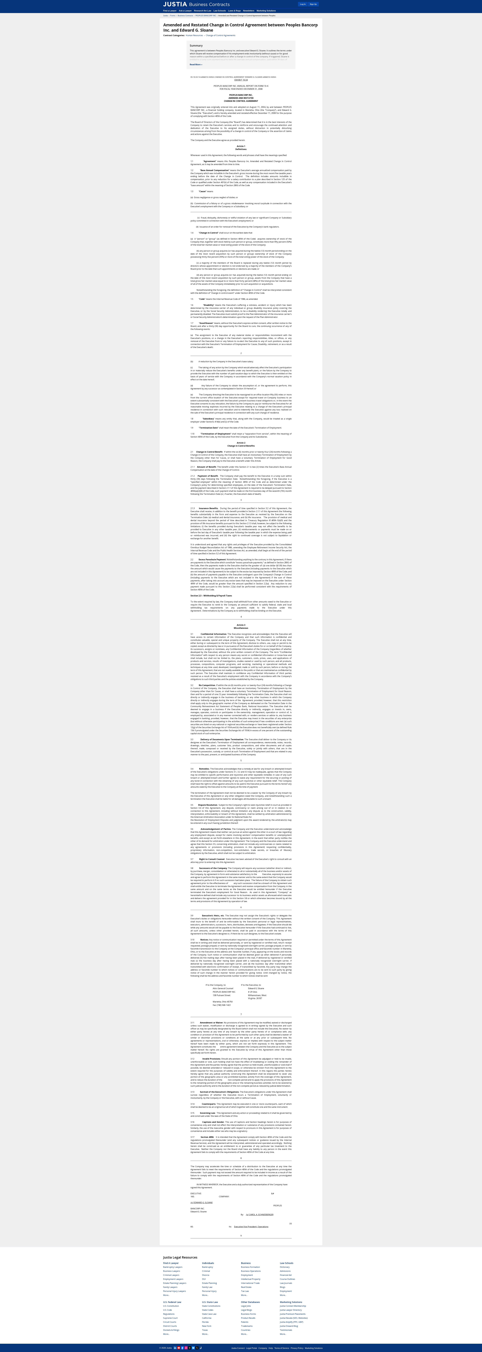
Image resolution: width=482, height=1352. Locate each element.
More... (166, 1295)
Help (271, 1348)
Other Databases (250, 1302)
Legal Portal (251, 1348)
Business (246, 1263)
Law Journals (286, 1283)
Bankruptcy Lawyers (172, 1267)
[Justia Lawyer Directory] (200, 1347)
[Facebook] (182, 1347)
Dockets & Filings (171, 1330)
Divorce (205, 1275)
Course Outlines (287, 1279)
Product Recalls (248, 1318)
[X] (196, 1347)
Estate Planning (209, 1283)
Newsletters (248, 11)
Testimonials (286, 1330)
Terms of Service (281, 1348)
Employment (247, 1275)
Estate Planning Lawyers (174, 1283)
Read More (195, 64)
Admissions (285, 1271)
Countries (245, 1330)
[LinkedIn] (175, 1347)
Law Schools (220, 11)
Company (262, 1348)
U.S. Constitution (171, 1306)
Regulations (168, 1314)
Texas (205, 1330)
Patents (244, 1322)
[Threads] (189, 1347)
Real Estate (246, 1287)
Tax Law (245, 1291)
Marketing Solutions (266, 11)
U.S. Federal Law (172, 1302)
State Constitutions (211, 1306)
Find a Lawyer (169, 11)
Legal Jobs (246, 1306)
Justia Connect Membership (293, 1306)
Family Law (207, 1287)
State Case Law (209, 1314)
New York (206, 1326)
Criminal (206, 1271)
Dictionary (285, 1267)
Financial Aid (285, 1275)
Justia (165, 16)
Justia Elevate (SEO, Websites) (294, 1318)
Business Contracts (185, 16)
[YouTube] (178, 1347)
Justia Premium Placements (293, 1314)
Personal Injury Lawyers (174, 1291)
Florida (205, 1322)
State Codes (207, 1310)
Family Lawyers (170, 1287)
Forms (172, 16)
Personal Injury (209, 1291)
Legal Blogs (246, 1310)
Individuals (208, 1263)
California (206, 1318)
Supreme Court (170, 1318)
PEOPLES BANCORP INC (205, 16)
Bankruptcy (207, 1267)
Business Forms (248, 1314)
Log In (303, 4)
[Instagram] (186, 1347)
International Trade (250, 1283)
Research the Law (202, 11)
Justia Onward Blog (289, 1326)
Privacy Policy (297, 1348)
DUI (204, 1279)
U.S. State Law (210, 1302)
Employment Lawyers (173, 1279)
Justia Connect (238, 1348)
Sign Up (313, 4)
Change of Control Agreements (220, 35)
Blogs (282, 1287)
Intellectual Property (250, 1279)
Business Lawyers (171, 1271)
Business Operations (251, 1271)
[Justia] (175, 4)
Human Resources (194, 35)
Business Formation (250, 1267)
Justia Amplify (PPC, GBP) (291, 1322)
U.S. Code (167, 1310)
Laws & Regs (234, 11)
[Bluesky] (193, 1347)
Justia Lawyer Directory (291, 1310)
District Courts (170, 1326)
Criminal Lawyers (171, 1275)
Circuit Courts (169, 1322)
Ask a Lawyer (185, 11)
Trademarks (247, 1326)
